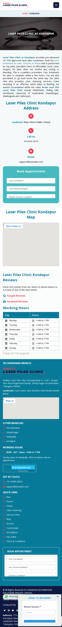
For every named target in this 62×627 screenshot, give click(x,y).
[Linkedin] (17, 610)
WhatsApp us (15, 596)
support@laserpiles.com (31, 161)
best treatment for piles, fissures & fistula (31, 62)
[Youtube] (13, 610)
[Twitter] (4, 610)
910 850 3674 (31, 141)
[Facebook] (9, 610)
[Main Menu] (56, 5)
